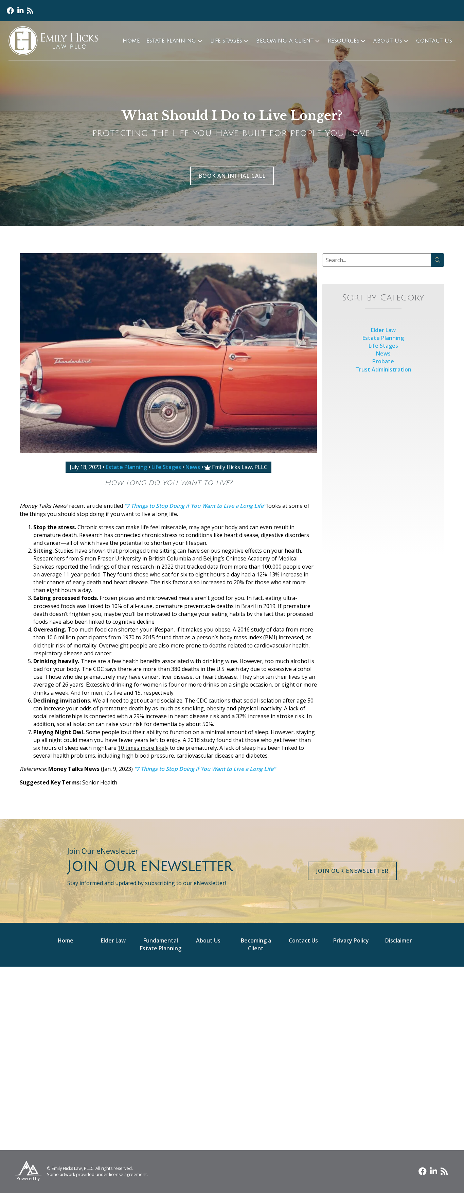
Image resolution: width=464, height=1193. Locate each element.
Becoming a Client (285, 41)
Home (131, 41)
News (192, 467)
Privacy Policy (351, 940)
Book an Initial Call (232, 175)
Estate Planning (171, 41)
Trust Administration (383, 369)
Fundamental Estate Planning (160, 944)
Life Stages (226, 41)
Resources (344, 41)
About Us (387, 41)
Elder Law (383, 330)
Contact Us (434, 41)
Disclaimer (398, 940)
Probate (383, 361)
